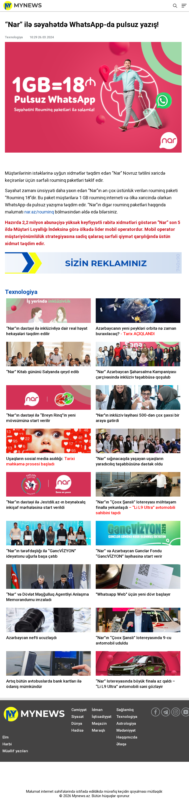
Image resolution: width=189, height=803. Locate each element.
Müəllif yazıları (15, 751)
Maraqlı (98, 730)
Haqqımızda (126, 737)
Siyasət (77, 716)
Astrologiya (126, 723)
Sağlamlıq (125, 710)
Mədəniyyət (126, 730)
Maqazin (99, 723)
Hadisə (77, 730)
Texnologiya (21, 292)
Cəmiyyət (79, 710)
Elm (5, 737)
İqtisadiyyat (101, 716)
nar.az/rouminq (39, 211)
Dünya (76, 723)
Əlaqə (121, 744)
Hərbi (7, 744)
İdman (97, 710)
